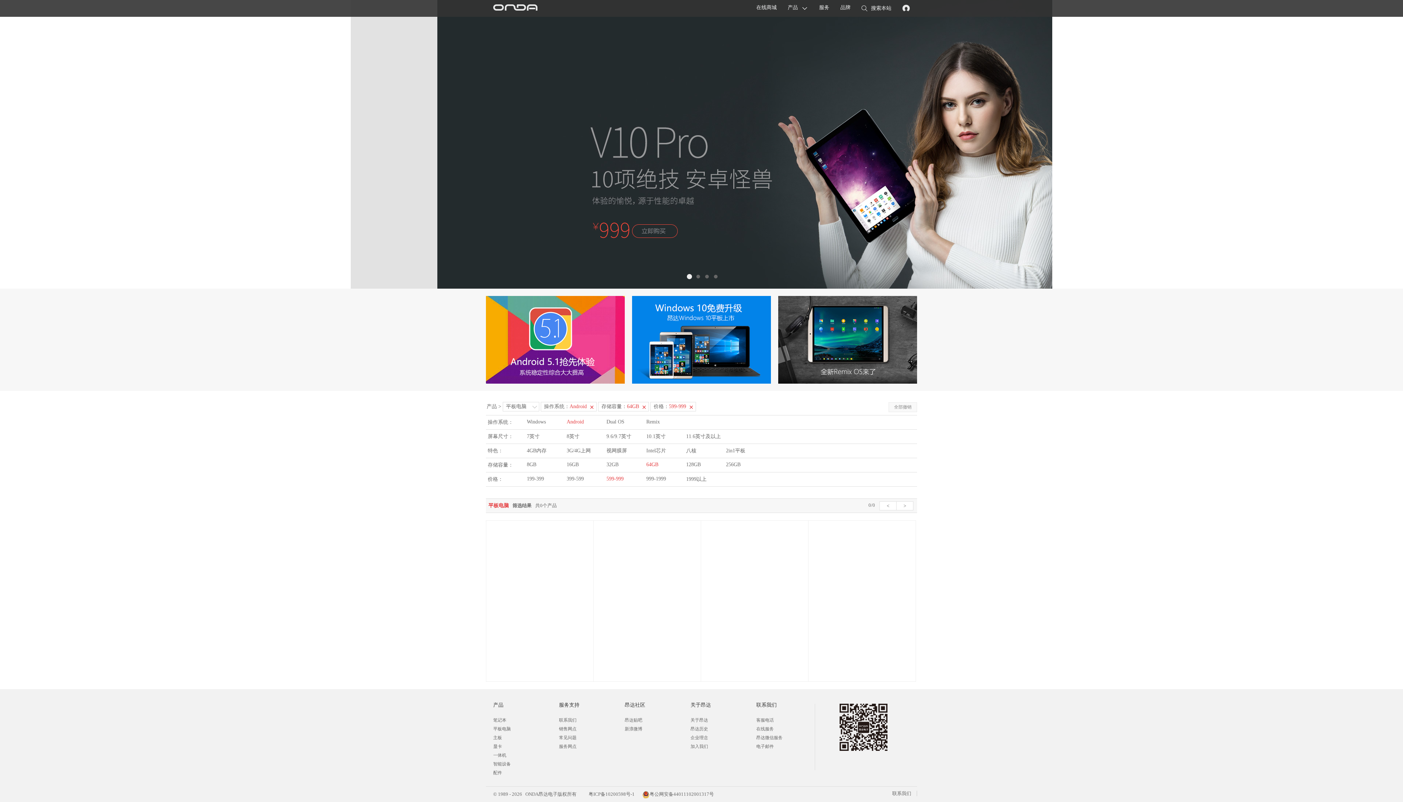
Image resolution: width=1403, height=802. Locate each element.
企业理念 (699, 737)
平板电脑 (516, 406)
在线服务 (765, 728)
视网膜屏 (617, 450)
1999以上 (696, 479)
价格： (670, 406)
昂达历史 (699, 728)
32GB (613, 464)
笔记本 (499, 720)
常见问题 (568, 737)
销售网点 (568, 728)
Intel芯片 (656, 450)
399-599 (575, 479)
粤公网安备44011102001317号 (682, 794)
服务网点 (568, 746)
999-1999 (656, 479)
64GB (652, 464)
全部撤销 (903, 407)
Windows (536, 422)
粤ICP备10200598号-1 (611, 794)
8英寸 (573, 436)
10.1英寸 (656, 436)
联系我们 (568, 720)
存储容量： (620, 406)
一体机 (499, 755)
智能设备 (502, 764)
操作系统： (565, 406)
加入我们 (699, 746)
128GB (693, 464)
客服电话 (765, 720)
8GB (531, 464)
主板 (497, 737)
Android (575, 422)
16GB (573, 464)
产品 (793, 7)
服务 (824, 7)
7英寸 (533, 436)
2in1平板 (735, 450)
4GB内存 (537, 450)
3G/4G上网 (579, 450)
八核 (691, 450)
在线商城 (766, 7)
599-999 (615, 479)
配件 (497, 772)
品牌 (845, 7)
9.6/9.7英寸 (619, 436)
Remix (653, 422)
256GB (733, 464)
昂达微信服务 (769, 737)
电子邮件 (765, 746)
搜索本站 (881, 8)
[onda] (515, 8)
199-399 (535, 479)
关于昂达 (699, 720)
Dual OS (615, 422)
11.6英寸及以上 (703, 436)
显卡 (497, 746)
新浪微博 (633, 728)
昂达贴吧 (633, 720)
